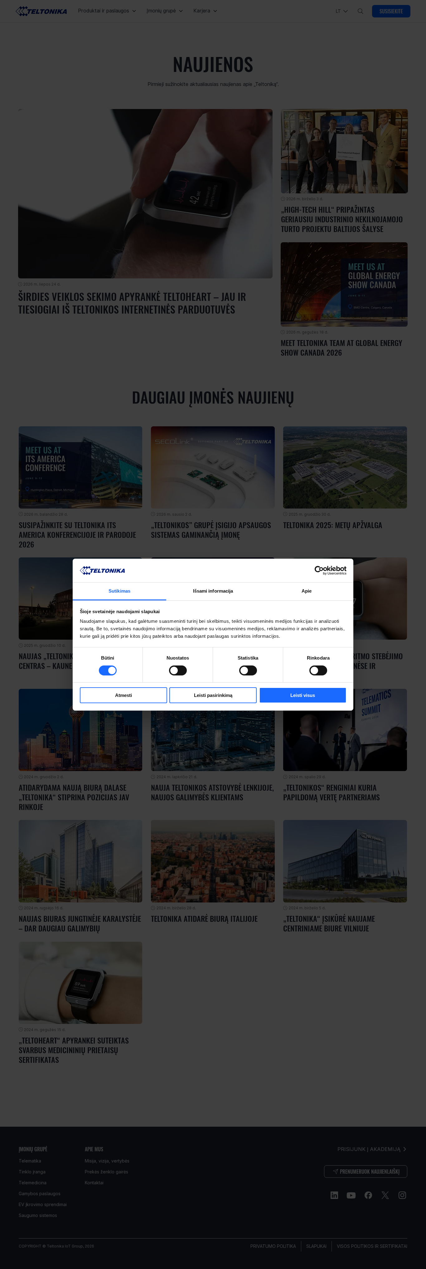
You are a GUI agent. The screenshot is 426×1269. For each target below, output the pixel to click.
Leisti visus (302, 695)
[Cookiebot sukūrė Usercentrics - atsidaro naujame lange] (319, 570)
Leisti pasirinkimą (213, 695)
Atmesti (123, 695)
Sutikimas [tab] (119, 591)
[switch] (178, 670)
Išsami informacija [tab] (213, 591)
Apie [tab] (307, 591)
